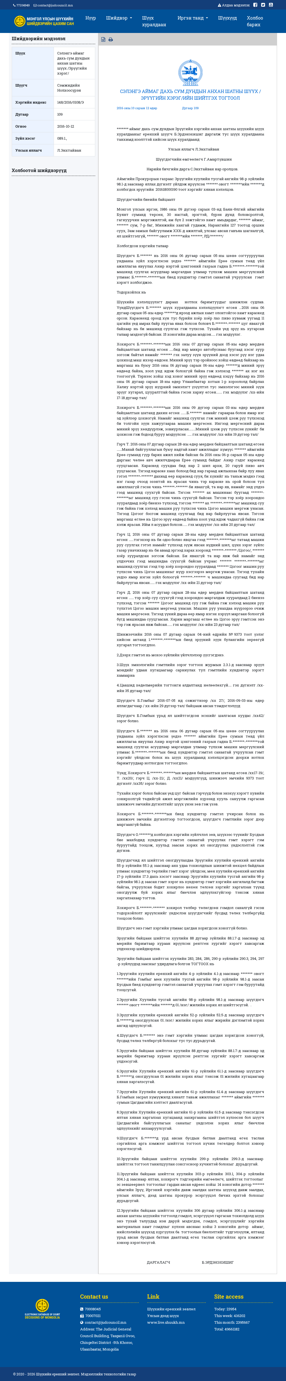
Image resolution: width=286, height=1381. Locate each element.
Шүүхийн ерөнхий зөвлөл (171, 1308)
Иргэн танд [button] (191, 18)
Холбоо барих (255, 21)
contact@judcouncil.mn (55, 5)
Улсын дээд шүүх (163, 1315)
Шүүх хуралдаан (154, 21)
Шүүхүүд (227, 18)
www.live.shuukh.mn (166, 1322)
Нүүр (90, 18)
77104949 (23, 5)
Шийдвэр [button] (117, 18)
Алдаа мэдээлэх (236, 5)
